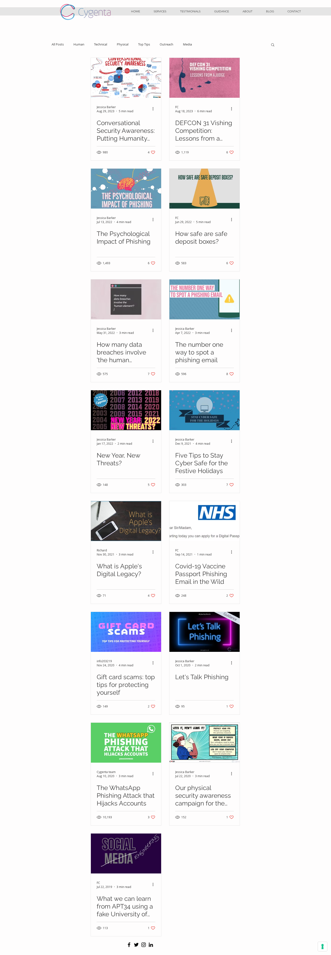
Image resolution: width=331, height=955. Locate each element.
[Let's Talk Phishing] (204, 632)
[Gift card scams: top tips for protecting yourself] (126, 632)
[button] (160, 11)
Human (78, 44)
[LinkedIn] (151, 945)
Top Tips (144, 44)
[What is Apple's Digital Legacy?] (126, 521)
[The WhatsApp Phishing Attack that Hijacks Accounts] (126, 743)
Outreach (166, 44)
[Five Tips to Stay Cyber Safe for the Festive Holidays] (204, 410)
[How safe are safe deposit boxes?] (204, 189)
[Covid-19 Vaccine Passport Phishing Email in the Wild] (204, 521)
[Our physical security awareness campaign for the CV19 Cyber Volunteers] (204, 743)
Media (187, 44)
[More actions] (155, 109)
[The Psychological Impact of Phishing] (126, 189)
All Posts (58, 44)
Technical (100, 44)
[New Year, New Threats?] (126, 410)
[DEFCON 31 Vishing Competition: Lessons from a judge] (204, 78)
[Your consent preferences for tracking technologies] (322, 946)
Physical (122, 44)
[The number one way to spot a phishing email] (204, 299)
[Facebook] (129, 945)
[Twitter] (136, 945)
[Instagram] (144, 945)
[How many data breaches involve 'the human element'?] (126, 299)
